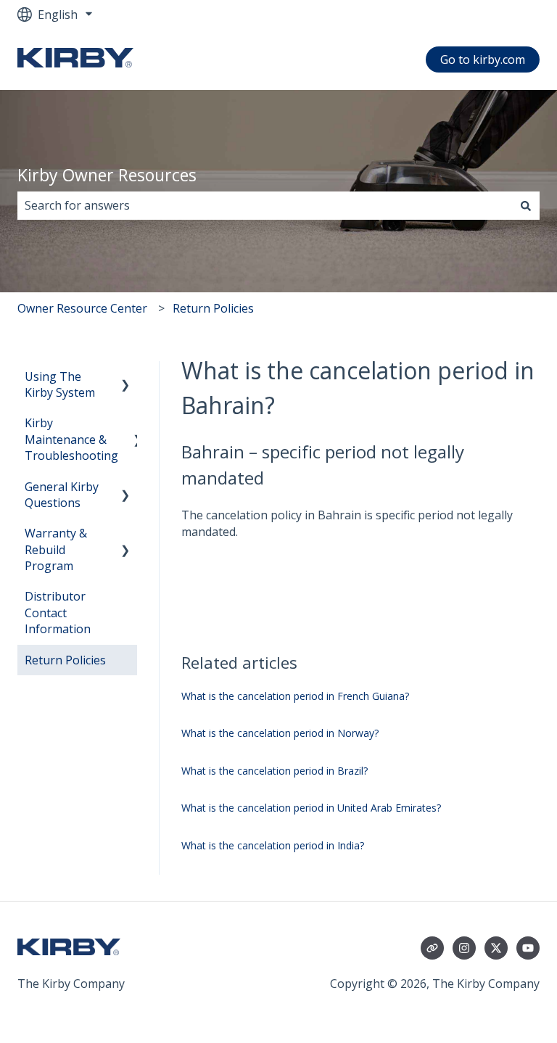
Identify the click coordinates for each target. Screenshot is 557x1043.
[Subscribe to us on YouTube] (528, 948)
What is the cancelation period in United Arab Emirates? (311, 808)
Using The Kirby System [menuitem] (60, 384)
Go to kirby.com (482, 59)
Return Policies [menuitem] (65, 660)
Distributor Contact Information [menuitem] (58, 612)
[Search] (526, 205)
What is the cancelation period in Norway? (280, 733)
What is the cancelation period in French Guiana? (295, 696)
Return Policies (213, 308)
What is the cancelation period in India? (272, 845)
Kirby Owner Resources (107, 174)
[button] (125, 377)
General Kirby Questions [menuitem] (62, 495)
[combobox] (264, 205)
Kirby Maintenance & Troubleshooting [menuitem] (71, 439)
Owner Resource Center (82, 308)
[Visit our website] (432, 948)
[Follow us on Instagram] (464, 948)
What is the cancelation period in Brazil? (274, 771)
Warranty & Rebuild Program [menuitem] (56, 549)
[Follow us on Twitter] (496, 948)
